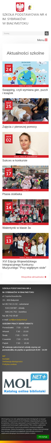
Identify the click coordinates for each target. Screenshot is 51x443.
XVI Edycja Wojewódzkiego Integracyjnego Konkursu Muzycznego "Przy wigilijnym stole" (24, 264)
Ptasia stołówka (12, 194)
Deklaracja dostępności (12, 361)
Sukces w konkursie (14, 160)
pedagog (29, 86)
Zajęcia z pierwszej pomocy (19, 126)
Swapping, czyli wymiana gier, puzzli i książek (25, 91)
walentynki (28, 224)
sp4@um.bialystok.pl (18, 319)
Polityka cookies (9, 364)
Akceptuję (43, 436)
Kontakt (5, 359)
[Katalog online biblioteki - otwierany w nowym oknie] (25, 381)
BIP (3, 356)
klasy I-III (22, 86)
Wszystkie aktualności (32, 277)
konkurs (16, 156)
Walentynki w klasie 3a (16, 227)
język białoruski (32, 156)
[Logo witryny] (30, 7)
